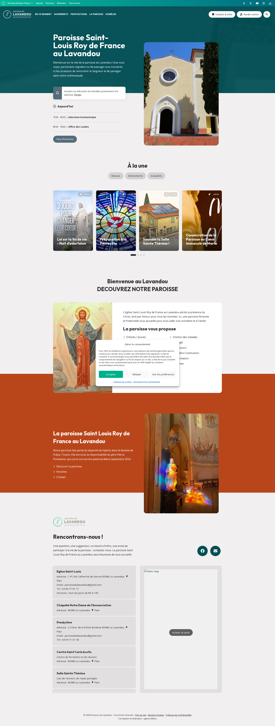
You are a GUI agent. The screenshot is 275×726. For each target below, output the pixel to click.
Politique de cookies (122, 381)
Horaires (61, 471)
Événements (135, 175)
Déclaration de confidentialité (146, 381)
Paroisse (50, 3)
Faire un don (74, 3)
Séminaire (61, 3)
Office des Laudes (78, 127)
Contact (61, 477)
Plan (96, 610)
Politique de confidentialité (178, 715)
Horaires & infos (223, 14)
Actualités (156, 175)
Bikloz (154, 718)
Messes (115, 175)
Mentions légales (156, 715)
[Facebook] (202, 551)
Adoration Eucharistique (82, 117)
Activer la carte (181, 632)
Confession (179, 347)
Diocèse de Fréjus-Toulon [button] (19, 3)
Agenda (39, 3)
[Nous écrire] (215, 551)
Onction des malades (185, 337)
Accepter (111, 374)
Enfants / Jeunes (136, 337)
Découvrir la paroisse (69, 466)
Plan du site (140, 715)
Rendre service (251, 14)
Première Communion (186, 353)
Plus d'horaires (65, 139)
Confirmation (181, 358)
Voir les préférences (163, 374)
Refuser (136, 374)
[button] (121, 90)
